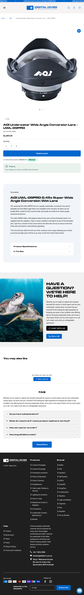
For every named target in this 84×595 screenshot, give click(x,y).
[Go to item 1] (39, 109)
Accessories (36, 509)
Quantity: (6, 141)
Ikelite (61, 465)
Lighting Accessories (39, 495)
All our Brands (64, 515)
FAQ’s (7, 543)
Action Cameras (38, 480)
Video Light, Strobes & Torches (40, 489)
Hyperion (62, 504)
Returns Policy (10, 546)
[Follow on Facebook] (45, 581)
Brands (34, 519)
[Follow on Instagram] (50, 581)
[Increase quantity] (16, 146)
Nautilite (62, 511)
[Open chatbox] (79, 591)
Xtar (60, 507)
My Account (9, 535)
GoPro (61, 480)
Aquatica (62, 473)
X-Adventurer (64, 492)
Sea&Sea (62, 488)
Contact (8, 531)
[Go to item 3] (44, 109)
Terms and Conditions (13, 550)
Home (3, 18)
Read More (42, 444)
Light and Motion (65, 500)
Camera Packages (39, 465)
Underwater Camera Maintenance (39, 514)
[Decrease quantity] (6, 146)
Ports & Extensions (39, 477)
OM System (63, 477)
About (7, 539)
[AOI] (42, 119)
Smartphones (37, 484)
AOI (10, 18)
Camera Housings (38, 469)
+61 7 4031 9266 (39, 552)
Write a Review (44, 379)
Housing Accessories (40, 473)
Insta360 (62, 484)
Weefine (62, 496)
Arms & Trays (37, 499)
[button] (42, 246)
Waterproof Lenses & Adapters (39, 504)
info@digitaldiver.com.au (42, 556)
